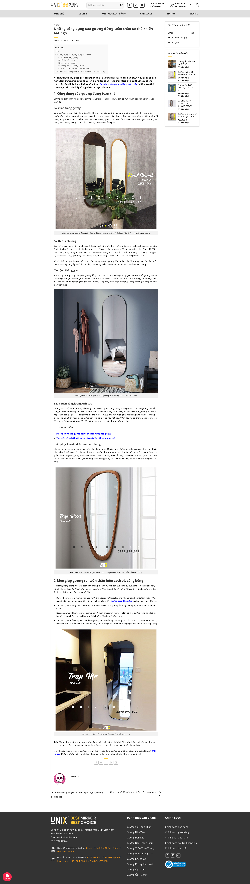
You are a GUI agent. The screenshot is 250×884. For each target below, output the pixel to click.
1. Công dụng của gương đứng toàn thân (74, 54)
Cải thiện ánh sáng (68, 60)
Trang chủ (58, 13)
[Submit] (121, 5)
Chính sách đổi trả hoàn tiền (181, 842)
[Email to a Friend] (106, 763)
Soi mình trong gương (69, 57)
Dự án (170, 32)
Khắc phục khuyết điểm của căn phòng (75, 68)
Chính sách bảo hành (176, 837)
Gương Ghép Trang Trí (139, 853)
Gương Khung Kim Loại (140, 864)
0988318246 (62, 841)
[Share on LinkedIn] (116, 763)
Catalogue (146, 13)
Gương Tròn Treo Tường (141, 848)
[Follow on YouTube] (142, 5)
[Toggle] (195, 32)
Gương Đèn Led (135, 837)
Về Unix (83, 13)
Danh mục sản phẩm (112, 13)
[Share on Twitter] (101, 763)
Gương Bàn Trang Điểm (140, 842)
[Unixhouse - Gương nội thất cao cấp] (64, 5)
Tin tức (171, 13)
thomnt (76, 40)
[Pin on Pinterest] (111, 763)
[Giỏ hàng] (197, 5)
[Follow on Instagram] (135, 5)
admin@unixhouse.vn (67, 837)
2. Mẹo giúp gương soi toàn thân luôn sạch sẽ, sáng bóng (81, 71)
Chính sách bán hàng (176, 826)
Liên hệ (194, 13)
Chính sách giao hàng (177, 832)
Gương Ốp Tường (137, 874)
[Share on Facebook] (96, 763)
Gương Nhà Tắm (136, 832)
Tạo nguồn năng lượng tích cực (72, 66)
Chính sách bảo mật (176, 848)
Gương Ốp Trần (136, 869)
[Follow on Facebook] (129, 5)
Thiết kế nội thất (176, 37)
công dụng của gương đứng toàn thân (118, 84)
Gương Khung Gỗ (136, 858)
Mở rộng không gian (68, 63)
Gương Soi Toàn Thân (139, 826)
